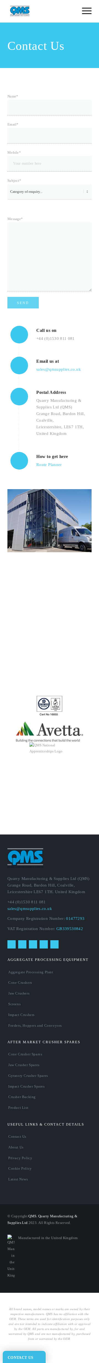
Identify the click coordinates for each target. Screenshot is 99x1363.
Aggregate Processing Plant (30, 972)
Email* (13, 124)
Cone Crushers (20, 982)
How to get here (52, 456)
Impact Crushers (21, 1015)
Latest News (18, 1179)
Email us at (47, 361)
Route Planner (49, 464)
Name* (12, 96)
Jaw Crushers (18, 993)
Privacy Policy (20, 1158)
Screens (14, 1004)
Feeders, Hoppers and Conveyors (35, 1025)
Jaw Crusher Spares (24, 1065)
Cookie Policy (20, 1168)
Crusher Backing (22, 1097)
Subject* (14, 180)
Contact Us (17, 1136)
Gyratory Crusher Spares (28, 1076)
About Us (16, 1147)
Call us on (46, 330)
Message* (15, 219)
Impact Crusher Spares (26, 1086)
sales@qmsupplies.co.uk (58, 369)
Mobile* (14, 152)
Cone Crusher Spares (25, 1054)
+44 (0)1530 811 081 (55, 338)
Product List (18, 1107)
